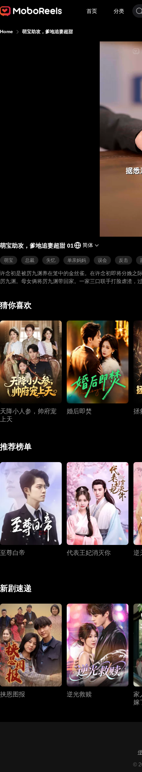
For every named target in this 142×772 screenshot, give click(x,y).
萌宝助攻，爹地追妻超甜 (47, 31)
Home (6, 31)
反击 (123, 260)
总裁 (29, 260)
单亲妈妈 (76, 260)
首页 (92, 11)
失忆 (50, 260)
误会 (102, 260)
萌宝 (8, 260)
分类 (119, 11)
